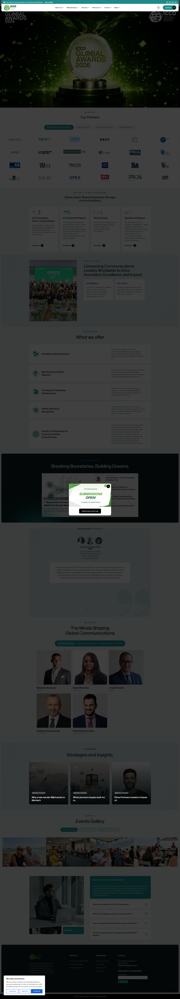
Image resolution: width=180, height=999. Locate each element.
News (116, 8)
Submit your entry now (90, 511)
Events (107, 8)
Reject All (25, 991)
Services (84, 8)
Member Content (38, 793)
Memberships (72, 8)
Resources (96, 8)
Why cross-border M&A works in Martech (48, 799)
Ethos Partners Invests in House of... (130, 799)
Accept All (37, 991)
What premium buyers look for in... (89, 799)
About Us (58, 8)
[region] (24, 985)
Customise (12, 991)
